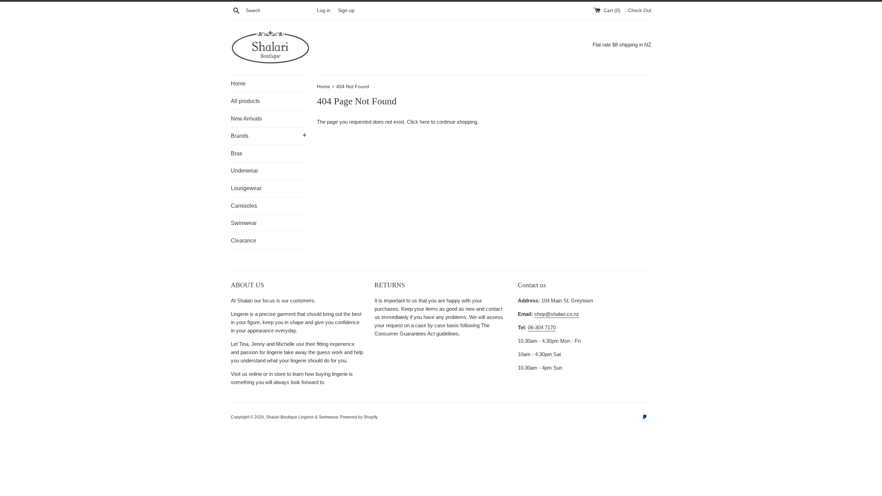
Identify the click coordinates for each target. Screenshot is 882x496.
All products (245, 101)
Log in (323, 10)
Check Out (639, 10)
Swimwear (244, 223)
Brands (269, 135)
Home (238, 83)
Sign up (346, 10)
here (425, 122)
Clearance (243, 241)
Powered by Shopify (359, 417)
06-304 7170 (542, 327)
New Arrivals (246, 119)
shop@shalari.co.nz (556, 314)
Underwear (244, 171)
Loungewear (246, 188)
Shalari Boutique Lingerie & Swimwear (302, 417)
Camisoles (244, 206)
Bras (236, 153)
